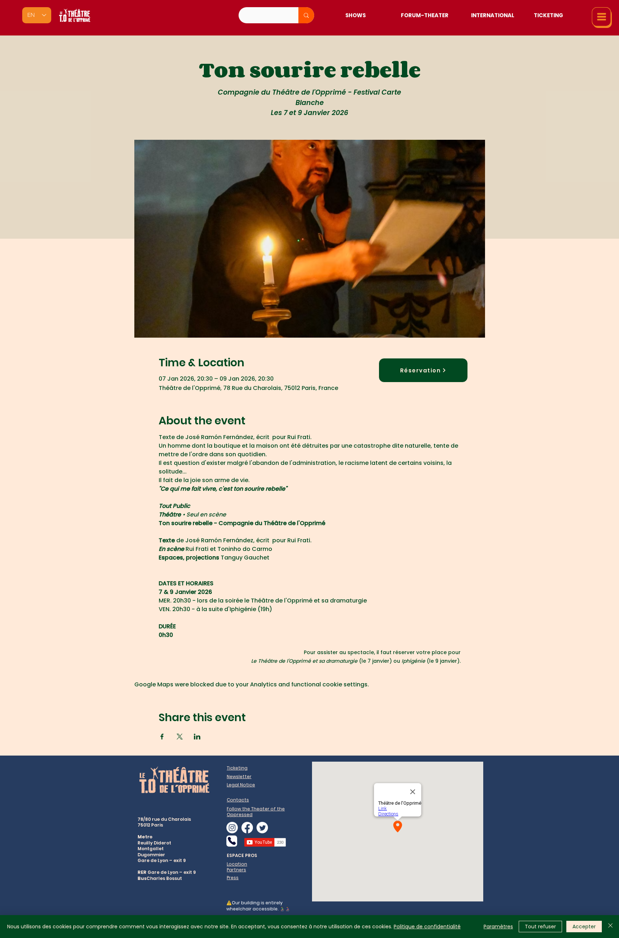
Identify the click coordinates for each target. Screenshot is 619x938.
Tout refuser (540, 926)
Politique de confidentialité (427, 926)
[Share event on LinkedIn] (197, 736)
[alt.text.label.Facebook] (247, 827)
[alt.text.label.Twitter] (262, 827)
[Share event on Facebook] (162, 736)
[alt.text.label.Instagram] (232, 827)
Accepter (584, 926)
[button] (602, 17)
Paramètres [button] (498, 926)
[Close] (610, 926)
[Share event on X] (179, 736)
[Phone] (231, 841)
